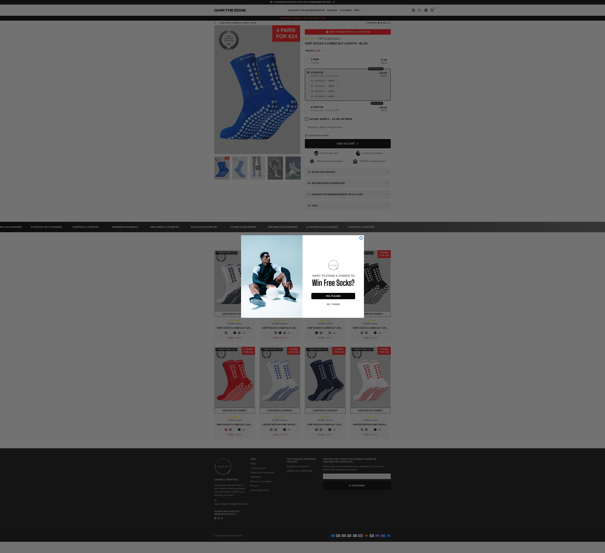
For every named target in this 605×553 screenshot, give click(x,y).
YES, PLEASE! (333, 296)
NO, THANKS (333, 304)
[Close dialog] (361, 238)
